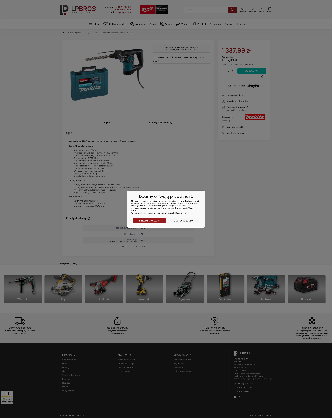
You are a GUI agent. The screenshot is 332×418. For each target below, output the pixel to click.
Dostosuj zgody (183, 220)
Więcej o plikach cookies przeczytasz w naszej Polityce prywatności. (161, 213)
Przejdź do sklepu (149, 220)
